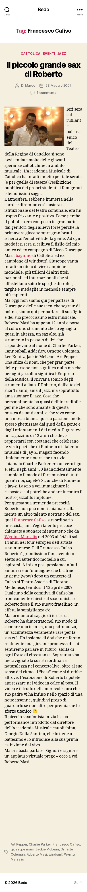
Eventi (49, 53)
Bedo (43, 9)
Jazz (61, 53)
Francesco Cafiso (30, 520)
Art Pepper (19, 844)
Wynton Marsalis (20, 536)
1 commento (46, 92)
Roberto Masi (37, 854)
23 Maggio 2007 (58, 85)
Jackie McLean (47, 849)
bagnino (23, 255)
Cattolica (31, 53)
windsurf (55, 854)
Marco (30, 85)
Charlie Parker (40, 844)
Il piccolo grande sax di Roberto (44, 69)
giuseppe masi (22, 849)
